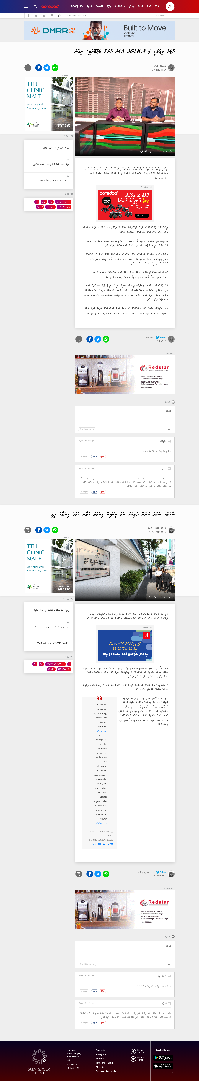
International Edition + (76, 16)
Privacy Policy (102, 1054)
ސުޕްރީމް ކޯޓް (51, 669)
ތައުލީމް (89, 6)
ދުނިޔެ (149, 6)
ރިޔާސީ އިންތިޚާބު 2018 (64, 207)
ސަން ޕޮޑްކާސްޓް (77, 6)
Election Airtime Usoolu (106, 1071)
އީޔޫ (69, 664)
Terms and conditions (105, 1063)
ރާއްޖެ (157, 6)
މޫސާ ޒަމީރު (40, 207)
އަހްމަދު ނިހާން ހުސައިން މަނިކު (63, 202)
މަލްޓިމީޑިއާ (99, 6)
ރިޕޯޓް (109, 6)
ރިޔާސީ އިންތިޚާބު (50, 207)
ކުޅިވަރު (140, 6)
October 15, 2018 (102, 844)
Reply (84, 456)
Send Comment (87, 429)
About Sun (100, 1067)
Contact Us (100, 1050)
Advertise (100, 1059)
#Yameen (101, 731)
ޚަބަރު (37, 202)
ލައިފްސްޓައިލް (120, 6)
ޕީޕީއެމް (51, 202)
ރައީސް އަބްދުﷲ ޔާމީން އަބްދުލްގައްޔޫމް (55, 664)
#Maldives (101, 823)
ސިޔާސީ (43, 202)
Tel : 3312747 (72, 1065)
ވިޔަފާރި (131, 6)
